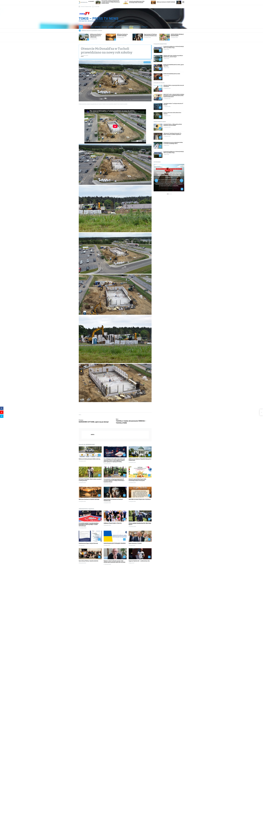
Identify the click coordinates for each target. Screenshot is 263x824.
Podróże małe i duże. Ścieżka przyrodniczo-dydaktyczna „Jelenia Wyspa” (173, 56)
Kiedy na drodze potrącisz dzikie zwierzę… (90, 459)
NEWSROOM (97, 26)
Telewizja (126, 26)
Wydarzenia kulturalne (135, 26)
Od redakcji (168, 177)
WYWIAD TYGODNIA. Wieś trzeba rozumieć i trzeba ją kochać (90, 480)
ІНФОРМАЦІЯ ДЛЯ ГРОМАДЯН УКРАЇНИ (115, 543)
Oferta (92, 26)
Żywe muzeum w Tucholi (135, 543)
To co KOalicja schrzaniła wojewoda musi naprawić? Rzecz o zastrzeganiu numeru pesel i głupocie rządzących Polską (114, 460)
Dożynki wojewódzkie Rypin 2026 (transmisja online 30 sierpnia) (131, 2)
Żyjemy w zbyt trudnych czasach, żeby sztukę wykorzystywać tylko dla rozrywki (114, 561)
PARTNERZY (111, 26)
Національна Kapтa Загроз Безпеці (88, 543)
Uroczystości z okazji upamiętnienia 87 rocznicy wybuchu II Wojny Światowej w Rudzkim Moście (105, 2)
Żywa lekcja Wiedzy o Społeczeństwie (88, 561)
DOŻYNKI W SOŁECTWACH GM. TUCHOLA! (140, 499)
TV (122, 26)
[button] (156, 180)
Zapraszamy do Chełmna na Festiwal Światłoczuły (150, 35)
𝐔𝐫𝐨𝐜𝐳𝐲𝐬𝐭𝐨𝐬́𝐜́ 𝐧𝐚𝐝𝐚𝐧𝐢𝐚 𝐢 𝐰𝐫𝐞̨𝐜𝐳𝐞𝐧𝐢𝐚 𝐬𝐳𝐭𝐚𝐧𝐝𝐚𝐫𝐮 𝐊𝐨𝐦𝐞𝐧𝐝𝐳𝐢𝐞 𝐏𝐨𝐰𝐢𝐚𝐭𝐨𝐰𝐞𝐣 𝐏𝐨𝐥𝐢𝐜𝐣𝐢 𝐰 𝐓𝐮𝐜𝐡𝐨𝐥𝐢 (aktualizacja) (88, 524)
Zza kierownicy (144, 26)
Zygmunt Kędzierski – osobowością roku (139, 561)
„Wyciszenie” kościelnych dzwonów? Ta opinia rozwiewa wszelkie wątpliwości (172, 134)
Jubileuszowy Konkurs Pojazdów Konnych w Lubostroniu (96, 36)
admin (82, 56)
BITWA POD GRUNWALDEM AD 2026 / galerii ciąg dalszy (173, 65)
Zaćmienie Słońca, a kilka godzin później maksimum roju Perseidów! (172, 125)
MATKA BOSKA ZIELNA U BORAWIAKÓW (177, 35)
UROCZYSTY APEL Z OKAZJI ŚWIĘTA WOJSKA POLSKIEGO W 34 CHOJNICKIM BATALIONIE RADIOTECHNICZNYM (173, 95)
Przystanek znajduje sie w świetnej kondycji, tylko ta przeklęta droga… (173, 47)
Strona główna (86, 26)
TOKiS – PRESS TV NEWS (98, 18)
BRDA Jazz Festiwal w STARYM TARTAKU (160, 2)
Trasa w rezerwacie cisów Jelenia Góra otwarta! (172, 113)
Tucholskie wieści (174, 177)
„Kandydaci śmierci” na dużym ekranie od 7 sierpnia (173, 104)
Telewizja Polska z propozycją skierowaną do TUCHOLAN (173, 86)
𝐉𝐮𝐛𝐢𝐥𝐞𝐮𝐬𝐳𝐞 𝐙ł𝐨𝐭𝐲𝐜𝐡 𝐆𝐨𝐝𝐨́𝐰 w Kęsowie (113, 523)
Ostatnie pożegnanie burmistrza (169, 180)
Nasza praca (117, 26)
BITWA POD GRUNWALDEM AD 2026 (171, 73)
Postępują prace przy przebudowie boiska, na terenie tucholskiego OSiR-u (173, 143)
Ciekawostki (104, 26)
